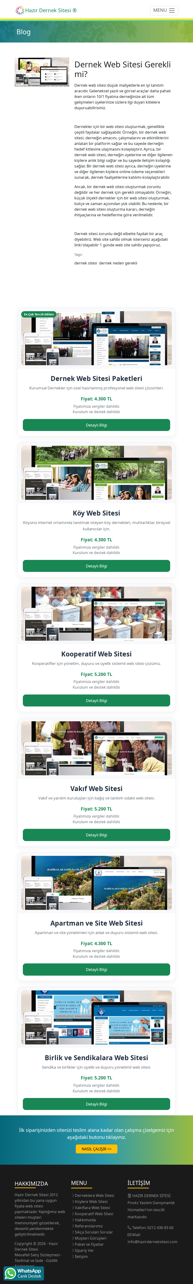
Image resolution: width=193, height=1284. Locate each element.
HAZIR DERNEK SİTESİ (151, 1195)
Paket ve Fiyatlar (89, 1244)
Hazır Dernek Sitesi (32, 1194)
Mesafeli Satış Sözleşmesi (38, 1254)
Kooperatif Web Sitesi (96, 653)
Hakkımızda (85, 1219)
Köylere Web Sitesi (91, 1201)
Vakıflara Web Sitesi (92, 1207)
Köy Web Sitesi (96, 512)
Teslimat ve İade (29, 1260)
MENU (160, 10)
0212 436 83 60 (160, 1227)
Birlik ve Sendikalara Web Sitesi (96, 1057)
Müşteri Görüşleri (90, 1238)
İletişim (81, 1256)
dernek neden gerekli (119, 263)
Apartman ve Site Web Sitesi (96, 923)
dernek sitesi (86, 263)
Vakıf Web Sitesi (96, 788)
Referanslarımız (89, 1226)
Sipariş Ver (84, 1250)
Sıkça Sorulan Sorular (94, 1232)
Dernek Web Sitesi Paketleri (96, 378)
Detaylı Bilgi (96, 425)
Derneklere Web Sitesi (94, 1195)
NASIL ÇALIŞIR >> (97, 1149)
